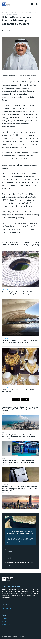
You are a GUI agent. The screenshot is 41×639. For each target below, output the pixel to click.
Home (3, 12)
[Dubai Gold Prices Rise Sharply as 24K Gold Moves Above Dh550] (20, 366)
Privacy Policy (6, 624)
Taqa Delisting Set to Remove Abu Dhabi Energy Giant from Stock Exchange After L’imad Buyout (18, 435)
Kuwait (3, 405)
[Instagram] (7, 609)
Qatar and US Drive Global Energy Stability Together (10, 243)
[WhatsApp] (27, 399)
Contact (4, 618)
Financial (8, 12)
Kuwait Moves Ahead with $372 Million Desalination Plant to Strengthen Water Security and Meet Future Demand (20, 408)
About (4, 621)
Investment (5, 484)
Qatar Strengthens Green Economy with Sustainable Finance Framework (30, 244)
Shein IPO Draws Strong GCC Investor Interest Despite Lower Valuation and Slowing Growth (18, 461)
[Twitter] (18, 399)
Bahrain (14, 12)
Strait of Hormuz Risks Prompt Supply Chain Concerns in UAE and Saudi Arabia (20, 532)
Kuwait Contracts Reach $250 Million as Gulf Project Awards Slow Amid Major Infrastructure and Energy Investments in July (20, 488)
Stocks (4, 432)
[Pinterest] (23, 399)
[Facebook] (14, 399)
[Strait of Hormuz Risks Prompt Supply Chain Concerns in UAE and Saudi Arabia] (20, 522)
